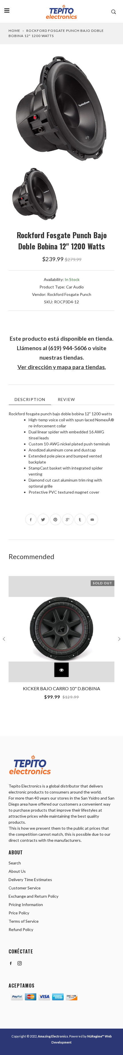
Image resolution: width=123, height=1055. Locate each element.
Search (15, 862)
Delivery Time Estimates (30, 879)
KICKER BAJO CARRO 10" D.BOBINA (61, 688)
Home (14, 30)
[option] (61, 109)
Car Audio (75, 286)
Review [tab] (66, 399)
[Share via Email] (92, 519)
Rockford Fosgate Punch (69, 294)
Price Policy (19, 912)
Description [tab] (30, 399)
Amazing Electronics (53, 1036)
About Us (17, 871)
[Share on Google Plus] (68, 519)
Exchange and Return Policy (33, 896)
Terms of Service (24, 921)
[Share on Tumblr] (80, 519)
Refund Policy (21, 929)
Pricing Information (26, 904)
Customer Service (25, 887)
